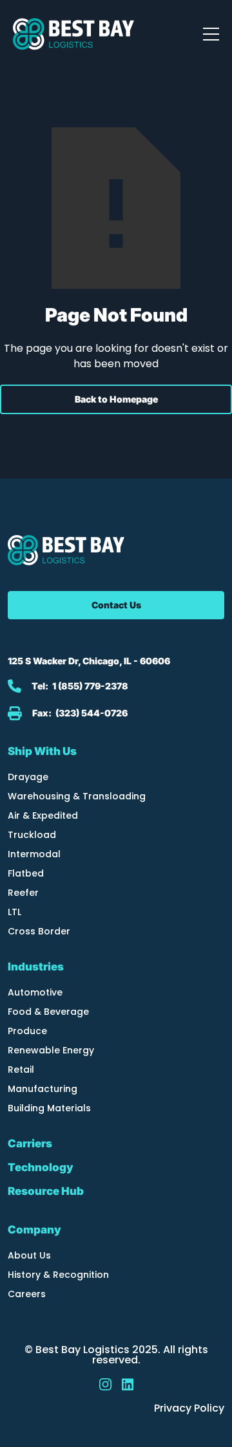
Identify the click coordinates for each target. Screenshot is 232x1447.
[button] (211, 34)
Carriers (30, 1143)
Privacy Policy (189, 1408)
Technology (40, 1167)
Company (34, 1229)
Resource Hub (46, 1191)
